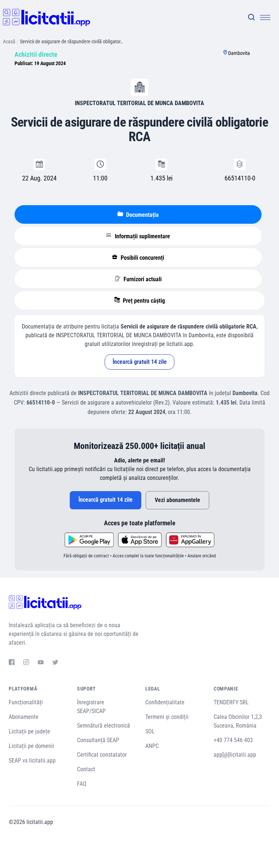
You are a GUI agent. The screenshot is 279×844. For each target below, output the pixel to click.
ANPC (152, 746)
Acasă (9, 41)
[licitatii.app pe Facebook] (12, 663)
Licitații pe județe (29, 731)
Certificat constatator (102, 754)
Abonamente (24, 716)
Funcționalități (26, 702)
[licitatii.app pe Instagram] (26, 663)
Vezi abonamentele (177, 500)
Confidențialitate (165, 702)
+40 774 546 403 (233, 740)
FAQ (81, 783)
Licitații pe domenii (31, 746)
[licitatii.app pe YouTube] (41, 663)
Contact (86, 769)
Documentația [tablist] (142, 214)
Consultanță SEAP (98, 740)
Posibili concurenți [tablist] (141, 257)
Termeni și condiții (167, 716)
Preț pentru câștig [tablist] (143, 300)
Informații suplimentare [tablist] (141, 236)
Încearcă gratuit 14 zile (140, 361)
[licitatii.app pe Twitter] (55, 663)
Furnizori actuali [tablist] (142, 279)
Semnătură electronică (103, 725)
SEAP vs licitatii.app (32, 760)
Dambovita (239, 53)
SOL (150, 731)
